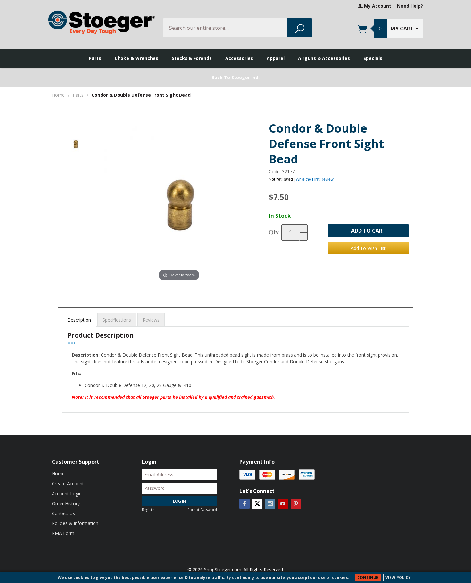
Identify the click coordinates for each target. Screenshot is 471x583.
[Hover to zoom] (179, 202)
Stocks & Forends (192, 58)
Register (149, 509)
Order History (66, 503)
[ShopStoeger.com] (101, 22)
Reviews (151, 320)
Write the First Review (315, 179)
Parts (95, 58)
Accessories (239, 58)
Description (79, 320)
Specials (372, 58)
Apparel (276, 58)
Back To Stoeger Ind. (235, 77)
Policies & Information (75, 523)
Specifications (117, 320)
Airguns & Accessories (324, 58)
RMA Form (63, 533)
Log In (179, 501)
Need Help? (410, 6)
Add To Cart (368, 230)
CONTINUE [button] (367, 577)
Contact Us (63, 513)
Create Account (68, 483)
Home (58, 95)
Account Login (67, 493)
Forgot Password (202, 509)
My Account (377, 6)
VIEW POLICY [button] (398, 577)
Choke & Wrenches (136, 58)
